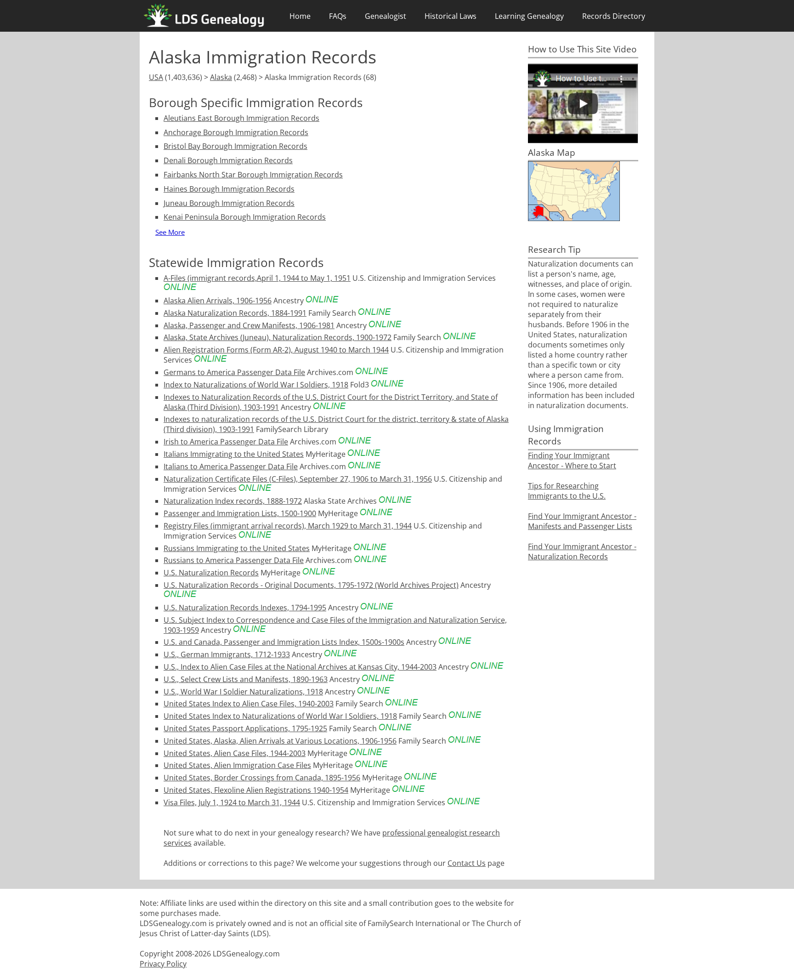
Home (300, 16)
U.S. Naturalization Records (211, 573)
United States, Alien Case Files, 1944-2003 (235, 753)
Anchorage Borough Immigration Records (236, 132)
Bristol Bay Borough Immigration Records (235, 146)
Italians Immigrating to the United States (234, 454)
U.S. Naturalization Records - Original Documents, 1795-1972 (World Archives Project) (311, 585)
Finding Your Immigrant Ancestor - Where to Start (572, 460)
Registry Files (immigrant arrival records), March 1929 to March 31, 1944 (288, 526)
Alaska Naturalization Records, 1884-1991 (235, 313)
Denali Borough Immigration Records (228, 160)
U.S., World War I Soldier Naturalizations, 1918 (243, 692)
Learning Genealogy (529, 16)
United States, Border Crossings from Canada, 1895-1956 (262, 778)
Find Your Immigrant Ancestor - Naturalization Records (582, 551)
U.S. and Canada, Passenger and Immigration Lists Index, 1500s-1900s (284, 642)
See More (170, 232)
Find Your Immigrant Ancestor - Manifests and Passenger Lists (582, 521)
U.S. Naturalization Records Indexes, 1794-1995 (245, 608)
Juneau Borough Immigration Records (229, 203)
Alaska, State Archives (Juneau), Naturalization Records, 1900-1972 (277, 337)
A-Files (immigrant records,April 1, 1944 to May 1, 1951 (257, 278)
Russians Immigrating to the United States (237, 548)
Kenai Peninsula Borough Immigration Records (245, 217)
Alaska (221, 77)
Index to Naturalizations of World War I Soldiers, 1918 (256, 385)
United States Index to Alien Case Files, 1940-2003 (249, 704)
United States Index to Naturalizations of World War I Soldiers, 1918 (280, 716)
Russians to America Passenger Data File (234, 560)
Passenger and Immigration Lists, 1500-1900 (240, 513)
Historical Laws (450, 16)
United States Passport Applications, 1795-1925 (245, 728)
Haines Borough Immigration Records (229, 189)
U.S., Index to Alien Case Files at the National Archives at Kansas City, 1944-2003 (300, 667)
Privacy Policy (163, 964)
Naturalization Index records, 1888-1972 (233, 501)
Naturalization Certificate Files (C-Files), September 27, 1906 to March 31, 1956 (298, 479)
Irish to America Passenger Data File (226, 442)
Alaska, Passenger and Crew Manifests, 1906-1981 (249, 325)
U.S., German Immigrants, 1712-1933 (227, 654)
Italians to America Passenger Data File (231, 466)
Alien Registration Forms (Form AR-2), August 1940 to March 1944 (276, 350)
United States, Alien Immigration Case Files (237, 765)
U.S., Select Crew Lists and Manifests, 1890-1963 (246, 679)
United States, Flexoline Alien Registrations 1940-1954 (256, 790)
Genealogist (385, 16)
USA (156, 77)
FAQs (337, 16)
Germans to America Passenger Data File (234, 372)
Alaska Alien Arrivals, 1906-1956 (218, 301)
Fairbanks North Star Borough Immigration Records (253, 175)
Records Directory (613, 16)
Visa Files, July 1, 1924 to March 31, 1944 (232, 802)
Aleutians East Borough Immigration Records (241, 118)
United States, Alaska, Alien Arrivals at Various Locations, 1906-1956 (280, 741)
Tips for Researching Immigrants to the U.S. (567, 491)
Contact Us (467, 863)
